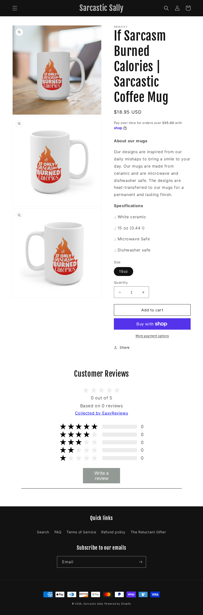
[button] (14, 8)
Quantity (121, 282)
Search (43, 532)
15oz (123, 271)
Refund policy (113, 532)
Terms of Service (81, 532)
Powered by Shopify (117, 603)
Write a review (101, 475)
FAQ (58, 532)
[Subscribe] (140, 562)
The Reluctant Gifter (148, 532)
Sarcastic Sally (93, 603)
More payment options (152, 336)
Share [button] (125, 347)
